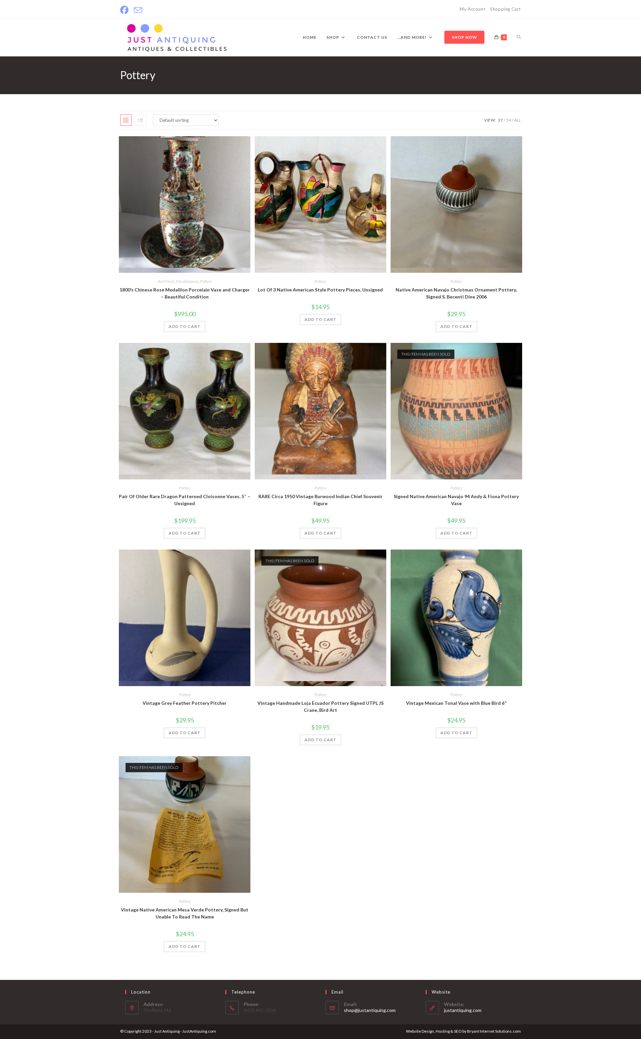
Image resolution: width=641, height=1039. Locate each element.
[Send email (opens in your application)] (138, 10)
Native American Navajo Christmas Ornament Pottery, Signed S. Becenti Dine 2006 (456, 293)
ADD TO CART (185, 326)
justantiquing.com (462, 1010)
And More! (166, 281)
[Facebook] (125, 10)
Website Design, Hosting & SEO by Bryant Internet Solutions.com (463, 1031)
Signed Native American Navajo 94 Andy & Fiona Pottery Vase (456, 499)
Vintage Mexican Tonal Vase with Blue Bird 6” (456, 703)
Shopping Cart (505, 9)
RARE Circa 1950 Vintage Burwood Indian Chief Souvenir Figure (320, 499)
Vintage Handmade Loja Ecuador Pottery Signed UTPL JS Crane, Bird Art (320, 706)
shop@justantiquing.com (370, 1010)
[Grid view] (126, 120)
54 (508, 120)
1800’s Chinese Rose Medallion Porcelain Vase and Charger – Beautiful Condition (185, 293)
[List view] (140, 120)
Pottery (206, 281)
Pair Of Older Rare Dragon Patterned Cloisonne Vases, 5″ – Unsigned (184, 499)
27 (500, 120)
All (517, 120)
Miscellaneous (187, 281)
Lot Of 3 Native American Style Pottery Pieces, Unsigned (320, 289)
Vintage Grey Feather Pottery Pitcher (185, 703)
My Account (472, 9)
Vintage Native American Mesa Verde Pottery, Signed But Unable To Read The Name (184, 913)
